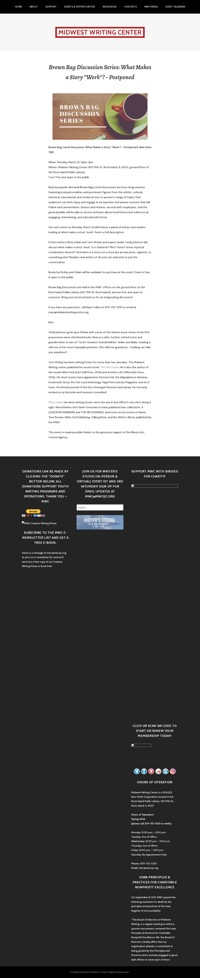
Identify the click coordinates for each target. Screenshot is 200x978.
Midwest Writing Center (100, 32)
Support (51, 6)
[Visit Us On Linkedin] (165, 771)
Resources (109, 6)
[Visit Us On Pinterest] (151, 771)
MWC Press (151, 6)
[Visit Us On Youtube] (158, 771)
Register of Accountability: (146, 910)
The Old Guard (109, 367)
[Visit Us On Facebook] (144, 771)
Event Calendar (175, 6)
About (34, 6)
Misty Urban (55, 402)
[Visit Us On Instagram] (172, 771)
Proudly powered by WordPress (85, 972)
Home (18, 6)
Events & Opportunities (79, 6)
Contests (130, 6)
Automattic (124, 972)
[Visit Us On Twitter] (136, 771)
